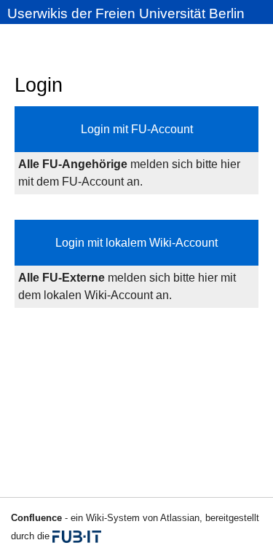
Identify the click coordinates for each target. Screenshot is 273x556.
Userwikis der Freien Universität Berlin (126, 13)
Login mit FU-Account (137, 129)
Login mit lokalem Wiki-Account (136, 243)
